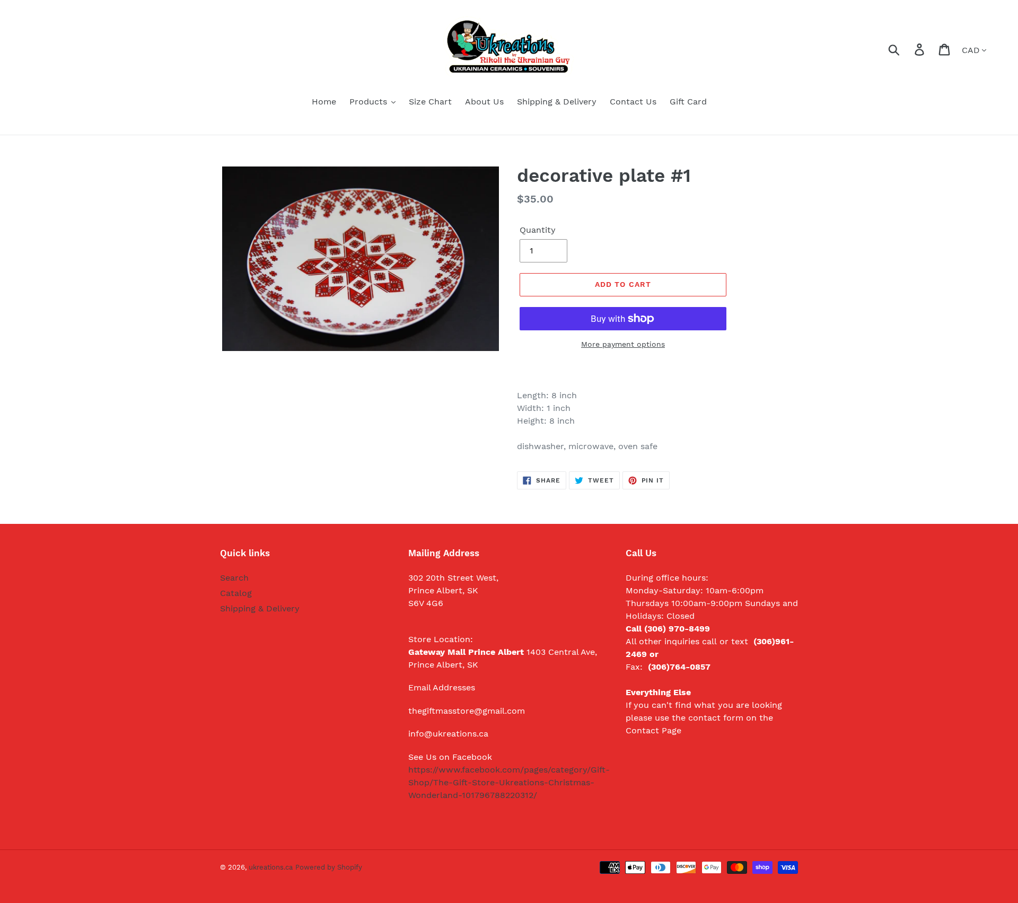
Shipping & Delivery (260, 608)
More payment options (623, 344)
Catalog (236, 593)
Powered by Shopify (328, 867)
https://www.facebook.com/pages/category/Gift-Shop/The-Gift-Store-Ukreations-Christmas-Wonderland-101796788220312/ (509, 782)
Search (234, 578)
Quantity (538, 230)
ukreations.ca (271, 867)
